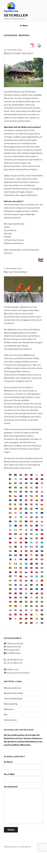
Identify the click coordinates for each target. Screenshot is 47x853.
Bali (5, 714)
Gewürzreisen (10, 720)
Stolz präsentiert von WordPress (17, 847)
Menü (24, 25)
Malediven (9, 709)
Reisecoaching (10, 704)
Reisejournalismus (12, 688)
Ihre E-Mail (9, 774)
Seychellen (16, 15)
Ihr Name (8, 762)
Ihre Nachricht (11, 787)
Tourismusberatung (13, 698)
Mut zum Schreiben (15, 271)
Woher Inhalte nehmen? (18, 53)
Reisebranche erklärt (13, 693)
